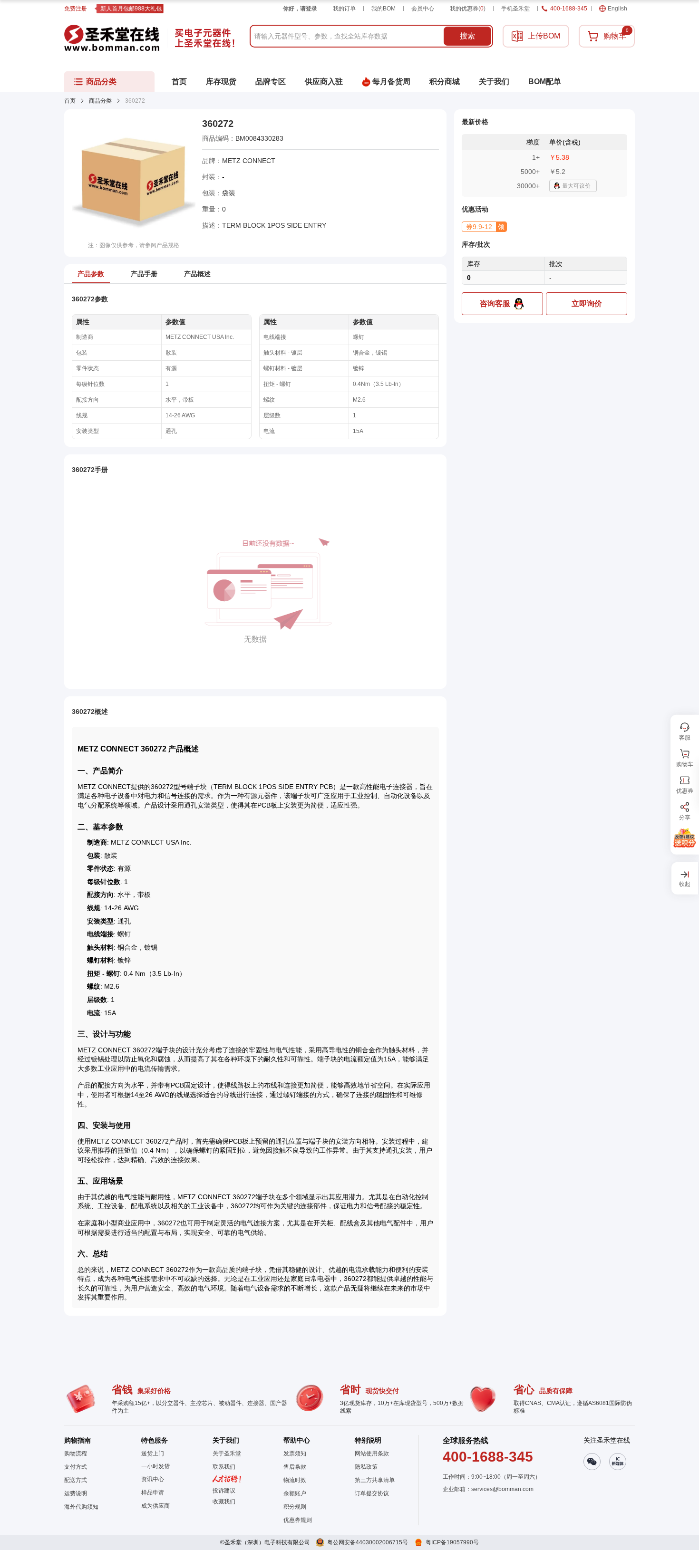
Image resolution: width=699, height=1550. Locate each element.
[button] (484, 226)
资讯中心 (152, 1479)
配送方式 (75, 1480)
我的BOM (383, 8)
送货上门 (152, 1453)
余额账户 (294, 1493)
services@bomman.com (502, 1489)
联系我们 (224, 1466)
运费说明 (75, 1493)
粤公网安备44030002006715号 (367, 1542)
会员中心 (422, 8)
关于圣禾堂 (227, 1453)
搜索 (467, 36)
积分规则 (294, 1506)
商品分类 (100, 101)
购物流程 (75, 1453)
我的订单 (344, 8)
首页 (70, 101)
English (617, 8)
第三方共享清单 (375, 1480)
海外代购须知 (81, 1506)
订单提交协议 (372, 1493)
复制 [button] (290, 138)
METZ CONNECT (248, 160)
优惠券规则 (297, 1520)
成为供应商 (155, 1505)
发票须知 (294, 1453)
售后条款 (294, 1466)
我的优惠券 (467, 8)
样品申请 (152, 1492)
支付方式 (75, 1466)
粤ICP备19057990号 (452, 1542)
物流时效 (294, 1480)
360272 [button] (217, 123)
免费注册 (75, 8)
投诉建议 (224, 1490)
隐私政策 (366, 1466)
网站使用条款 (372, 1453)
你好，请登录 (300, 8)
